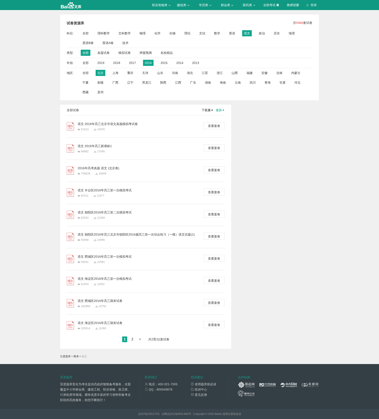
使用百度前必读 (232, 413)
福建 (250, 73)
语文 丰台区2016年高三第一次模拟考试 (105, 190)
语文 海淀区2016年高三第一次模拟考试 (105, 278)
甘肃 (282, 82)
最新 (219, 110)
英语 (232, 33)
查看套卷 (214, 126)
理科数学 (103, 33)
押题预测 (145, 53)
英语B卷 (88, 43)
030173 (152, 413)
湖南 (208, 82)
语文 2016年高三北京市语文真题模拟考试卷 (108, 124)
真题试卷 (103, 53)
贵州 (100, 92)
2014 (179, 63)
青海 (268, 82)
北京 (100, 73)
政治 (262, 33)
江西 (178, 82)
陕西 (163, 82)
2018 (116, 63)
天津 (145, 73)
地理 (292, 33)
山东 (160, 73)
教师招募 (293, 5)
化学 (157, 33)
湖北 (190, 73)
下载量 (206, 110)
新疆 (100, 82)
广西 (115, 82)
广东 (193, 82)
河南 (175, 73)
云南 (238, 82)
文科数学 (124, 33)
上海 (115, 73)
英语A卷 (108, 43)
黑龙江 (146, 82)
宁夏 (85, 82)
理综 (187, 33)
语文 (247, 33)
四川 (253, 82)
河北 (297, 82)
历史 (277, 33)
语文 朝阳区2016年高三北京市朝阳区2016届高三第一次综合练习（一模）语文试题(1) (136, 234)
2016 (148, 63)
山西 (235, 73)
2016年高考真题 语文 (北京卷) (98, 168)
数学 (217, 33)
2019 (100, 63)
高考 (76, 356)
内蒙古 (295, 73)
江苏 (205, 73)
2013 (195, 63)
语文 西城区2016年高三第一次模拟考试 (105, 256)
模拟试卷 (124, 53)
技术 (125, 43)
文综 (202, 33)
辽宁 (130, 82)
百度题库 (65, 356)
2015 (164, 63)
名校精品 (167, 53)
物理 (142, 33)
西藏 (85, 92)
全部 (85, 33)
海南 (223, 82)
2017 (132, 63)
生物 (172, 33)
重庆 (130, 73)
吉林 (279, 73)
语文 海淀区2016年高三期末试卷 (100, 323)
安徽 (264, 73)
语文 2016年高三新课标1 (95, 146)
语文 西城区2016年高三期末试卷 (100, 301)
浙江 (220, 73)
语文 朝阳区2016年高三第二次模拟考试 (105, 212)
